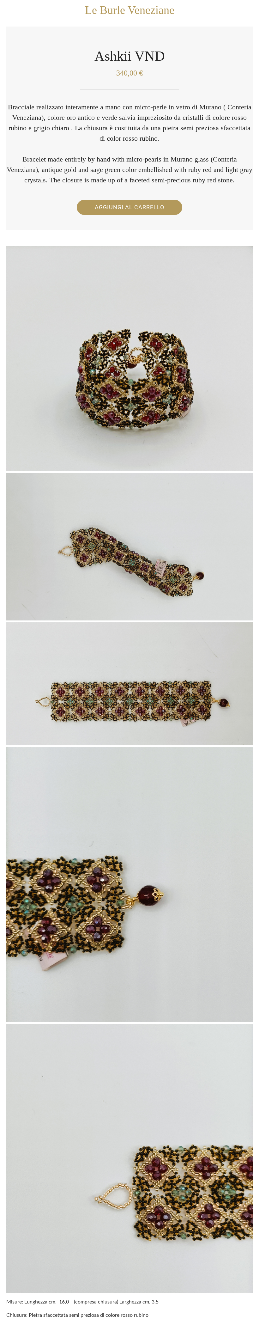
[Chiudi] (10, 10)
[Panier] (248, 10)
